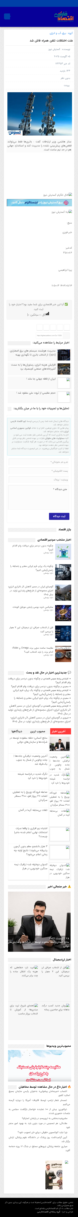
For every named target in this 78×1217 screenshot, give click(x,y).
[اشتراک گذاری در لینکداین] (39, 327)
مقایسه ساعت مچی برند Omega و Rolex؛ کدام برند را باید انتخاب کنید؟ (32, 650)
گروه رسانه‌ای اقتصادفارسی (48, 1212)
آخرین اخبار (59, 731)
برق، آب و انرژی (58, 33)
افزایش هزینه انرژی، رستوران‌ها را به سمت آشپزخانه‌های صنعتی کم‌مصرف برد (33, 367)
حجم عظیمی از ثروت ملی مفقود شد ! (36, 393)
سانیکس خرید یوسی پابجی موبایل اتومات (33, 607)
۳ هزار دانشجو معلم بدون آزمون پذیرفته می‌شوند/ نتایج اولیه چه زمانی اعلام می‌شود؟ (30, 850)
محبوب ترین (38, 731)
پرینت (67, 85)
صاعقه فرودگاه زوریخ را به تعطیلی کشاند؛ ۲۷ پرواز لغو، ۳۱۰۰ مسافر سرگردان (30, 796)
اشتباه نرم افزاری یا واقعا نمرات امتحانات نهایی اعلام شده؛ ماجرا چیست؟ (30, 832)
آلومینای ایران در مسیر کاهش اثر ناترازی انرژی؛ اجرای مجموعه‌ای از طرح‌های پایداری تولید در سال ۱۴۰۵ (30, 590)
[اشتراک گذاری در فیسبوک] (66, 327)
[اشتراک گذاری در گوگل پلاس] (46, 327)
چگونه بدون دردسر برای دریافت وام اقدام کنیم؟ (39, 680)
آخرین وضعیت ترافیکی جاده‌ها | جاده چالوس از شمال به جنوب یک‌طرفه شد (30, 760)
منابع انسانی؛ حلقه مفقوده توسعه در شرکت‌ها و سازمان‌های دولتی (28, 740)
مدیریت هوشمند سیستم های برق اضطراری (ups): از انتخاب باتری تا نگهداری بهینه (33, 353)
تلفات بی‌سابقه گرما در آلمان (32, 810)
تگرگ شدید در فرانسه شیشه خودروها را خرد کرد (32, 776)
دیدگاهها (17, 731)
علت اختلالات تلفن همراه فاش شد (51, 40)
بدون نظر (65, 78)
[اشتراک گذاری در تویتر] (60, 327)
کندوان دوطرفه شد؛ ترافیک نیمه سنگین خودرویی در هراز (30, 866)
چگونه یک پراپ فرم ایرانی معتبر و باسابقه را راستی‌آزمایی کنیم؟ (42, 692)
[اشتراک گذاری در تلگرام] (53, 327)
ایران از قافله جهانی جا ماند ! (41, 379)
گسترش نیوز (54, 49)
